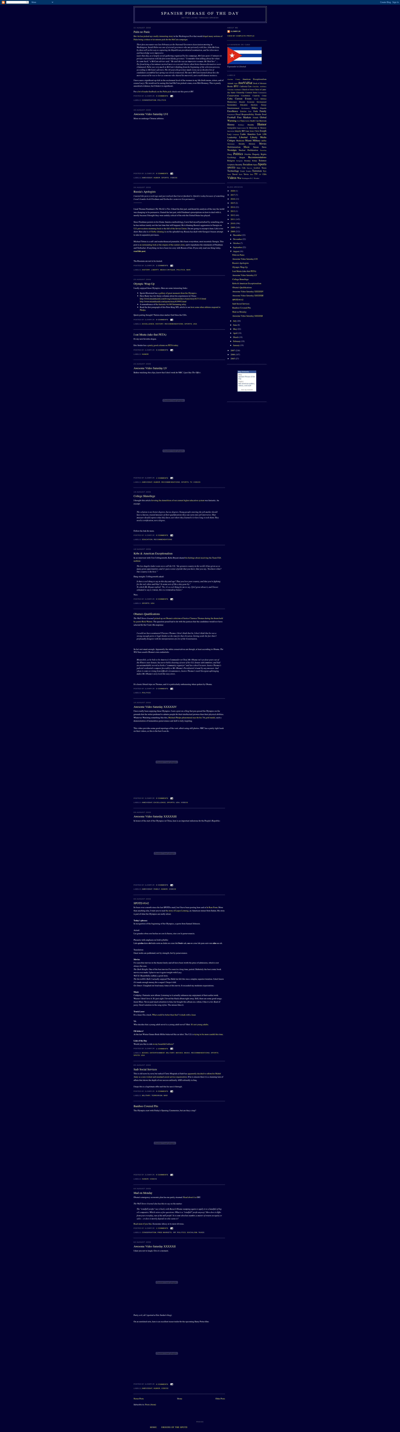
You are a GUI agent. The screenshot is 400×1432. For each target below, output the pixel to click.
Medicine (240, 140)
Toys (264, 171)
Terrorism (157, 1095)
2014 (233, 207)
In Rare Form (212, 907)
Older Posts (220, 1398)
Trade (229, 174)
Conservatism (149, 100)
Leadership (232, 137)
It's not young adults (199, 1024)
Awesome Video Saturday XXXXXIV (155, 707)
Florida (258, 114)
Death (256, 99)
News (264, 147)
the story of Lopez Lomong (177, 910)
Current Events (243, 98)
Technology (233, 170)
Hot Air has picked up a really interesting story (153, 36)
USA (195, 324)
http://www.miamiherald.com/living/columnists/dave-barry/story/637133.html (173, 298)
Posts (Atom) (150, 1404)
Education (147, 539)
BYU (236, 86)
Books (145, 1053)
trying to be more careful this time (208, 1034)
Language (236, 134)
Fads (249, 111)
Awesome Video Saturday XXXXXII (155, 1246)
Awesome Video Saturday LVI (151, 114)
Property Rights (259, 154)
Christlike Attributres (234, 89)
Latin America (247, 134)
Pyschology (231, 157)
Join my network (247, 390)
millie (263, 140)
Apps (236, 83)
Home (179, 1398)
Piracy (229, 154)
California (243, 86)
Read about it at (190, 1197)
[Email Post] (171, 96)
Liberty (155, 270)
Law (259, 134)
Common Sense (251, 92)
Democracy (232, 101)
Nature (256, 147)
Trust (251, 174)
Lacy (229, 134)
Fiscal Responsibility (245, 114)
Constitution (245, 95)
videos (240, 385)
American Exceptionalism (254, 79)
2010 (233, 223)
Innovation (230, 131)
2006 (233, 354)
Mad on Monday (143, 1193)
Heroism (262, 120)
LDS (264, 134)
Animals (230, 83)
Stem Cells (241, 168)
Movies (179, 1053)
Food (264, 114)
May (235, 329)
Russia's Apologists (145, 191)
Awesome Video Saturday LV (150, 368)
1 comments (162, 265)
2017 (233, 194)
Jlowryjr (235, 31)
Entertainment (157, 1053)
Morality (242, 144)
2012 (233, 215)
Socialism (192, 1232)
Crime (264, 95)
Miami (248, 140)
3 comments (162, 688)
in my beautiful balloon (163, 1044)
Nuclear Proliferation (248, 150)
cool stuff (247, 385)
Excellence (148, 324)
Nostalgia (232, 150)
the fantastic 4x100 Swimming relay (171, 304)
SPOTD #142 (141, 903)
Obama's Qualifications (147, 614)
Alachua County (233, 79)
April (235, 333)
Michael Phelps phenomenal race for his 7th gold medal (191, 717)
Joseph (263, 130)
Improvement (241, 128)
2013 (233, 211)
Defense (263, 99)
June (235, 324)
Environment (245, 108)
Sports (165, 178)
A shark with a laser (187, 1014)
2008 (233, 231)
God (238, 121)
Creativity (256, 95)
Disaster (242, 102)
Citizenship (240, 92)
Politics (162, 100)
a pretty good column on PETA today (162, 345)
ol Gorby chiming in (157, 231)
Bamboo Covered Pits (146, 1106)
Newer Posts (139, 1398)
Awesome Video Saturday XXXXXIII (155, 816)
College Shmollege (144, 496)
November (237, 239)
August (236, 251)
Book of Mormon (259, 83)
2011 (233, 219)
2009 (233, 227)
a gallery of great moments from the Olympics (177, 293)
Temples (248, 171)
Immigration (231, 128)
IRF (174, 1232)
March (236, 337)
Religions (239, 161)
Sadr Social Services (145, 1069)
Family (157, 889)
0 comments (162, 96)
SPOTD (137, 1055)
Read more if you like (143, 1223)
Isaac (247, 131)
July (235, 320)
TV (191, 482)
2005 (233, 358)
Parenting (263, 150)
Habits (247, 121)
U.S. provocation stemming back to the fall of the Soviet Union (160, 228)
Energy (263, 105)
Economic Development (256, 102)
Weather (256, 178)
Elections (254, 105)
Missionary (231, 144)
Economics (232, 104)
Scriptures (231, 164)
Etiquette (263, 108)
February (237, 341)
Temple (242, 171)
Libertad (243, 137)
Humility (251, 125)
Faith (255, 111)
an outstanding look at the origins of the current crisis (162, 244)
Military (170, 1053)
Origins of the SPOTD (174, 1427)
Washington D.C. (247, 178)
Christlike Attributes (259, 86)
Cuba (229, 98)
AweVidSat (147, 178)
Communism (262, 92)
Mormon (252, 144)
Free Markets (165, 1232)
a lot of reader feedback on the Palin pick (154, 91)
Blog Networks (243, 372)
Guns (242, 120)
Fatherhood (231, 114)
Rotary (254, 160)
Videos (173, 178)
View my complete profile (241, 36)
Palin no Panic (142, 32)
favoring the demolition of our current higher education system (177, 500)
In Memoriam (252, 128)
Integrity (238, 131)
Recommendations (174, 324)
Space (255, 164)
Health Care (254, 121)
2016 (233, 198)
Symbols (257, 168)
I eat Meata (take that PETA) (150, 334)
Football (231, 117)
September (237, 247)
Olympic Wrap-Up (144, 283)
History (146, 270)
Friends (255, 117)
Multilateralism (233, 147)
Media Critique (167, 270)
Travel (235, 174)
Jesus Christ (254, 131)
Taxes (201, 1232)
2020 (233, 190)
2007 (233, 350)
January (236, 345)
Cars (250, 86)
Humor (157, 178)
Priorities (248, 154)
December (237, 235)
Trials (240, 174)
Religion (231, 160)
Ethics (255, 107)
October (236, 243)
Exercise (243, 111)
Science (262, 160)
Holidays (241, 125)
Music (187, 1053)
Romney (247, 160)
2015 (233, 203)
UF (260, 174)
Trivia (246, 174)
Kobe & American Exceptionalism (153, 553)
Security (238, 164)
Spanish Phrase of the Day (200, 13)
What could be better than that (165, 1014)
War (188, 270)
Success (249, 168)
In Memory (262, 128)
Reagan (242, 157)
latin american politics (246, 383)
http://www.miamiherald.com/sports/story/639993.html (163, 301)
